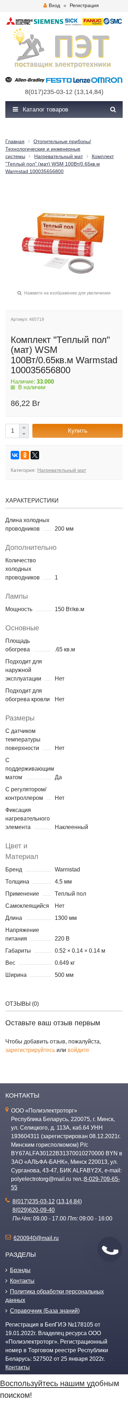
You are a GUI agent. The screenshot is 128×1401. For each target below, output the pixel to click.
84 (97, 91)
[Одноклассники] (25, 455)
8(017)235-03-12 (49, 91)
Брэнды (20, 1270)
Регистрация (84, 5)
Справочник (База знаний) (45, 1311)
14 (88, 91)
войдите (78, 1050)
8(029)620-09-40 (33, 1210)
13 (80, 91)
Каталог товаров (44, 109)
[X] (35, 455)
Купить (77, 430)
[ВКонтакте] (15, 455)
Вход (54, 5)
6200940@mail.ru (36, 1238)
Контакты (22, 1281)
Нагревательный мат (61, 470)
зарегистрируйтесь (30, 1050)
